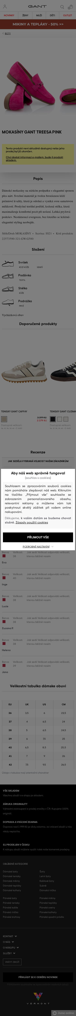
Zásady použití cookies (32, 522)
